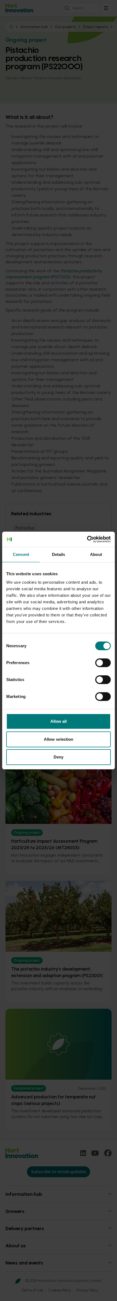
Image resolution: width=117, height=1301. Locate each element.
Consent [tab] (21, 554)
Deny (58, 757)
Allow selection (58, 739)
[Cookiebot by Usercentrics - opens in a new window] (87, 539)
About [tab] (96, 554)
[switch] (103, 662)
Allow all (58, 721)
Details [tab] (58, 554)
